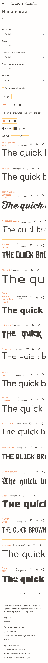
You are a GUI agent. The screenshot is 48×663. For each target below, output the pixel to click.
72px (8, 135)
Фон (25, 128)
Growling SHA (6, 569)
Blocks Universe (6, 399)
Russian (7, 621)
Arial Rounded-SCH (9, 144)
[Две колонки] (9, 104)
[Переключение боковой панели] (3, 3)
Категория (7, 29)
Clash (4, 496)
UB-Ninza (6, 325)
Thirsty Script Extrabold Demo (8, 195)
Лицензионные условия (13, 64)
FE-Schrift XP (8, 447)
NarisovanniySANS (10, 221)
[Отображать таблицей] (19, 104)
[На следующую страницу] (33, 593)
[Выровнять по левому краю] (4, 121)
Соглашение (10, 631)
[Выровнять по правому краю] (14, 121)
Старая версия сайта (14, 649)
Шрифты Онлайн (24, 3)
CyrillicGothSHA (9, 471)
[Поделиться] (42, 144)
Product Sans (5, 373)
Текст (9, 128)
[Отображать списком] (4, 104)
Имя (4, 18)
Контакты (8, 639)
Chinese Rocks (5, 245)
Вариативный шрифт (15, 88)
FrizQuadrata (8, 423)
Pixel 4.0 (6, 270)
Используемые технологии (17, 653)
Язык (4, 41)
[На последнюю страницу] (39, 593)
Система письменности (13, 52)
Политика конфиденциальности (19, 635)
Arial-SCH (6, 168)
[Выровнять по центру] (9, 121)
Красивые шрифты (13, 645)
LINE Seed (7, 545)
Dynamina (6, 349)
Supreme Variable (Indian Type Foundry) (7, 297)
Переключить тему (16, 627)
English (7, 617)
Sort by (5, 75)
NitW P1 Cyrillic (5, 520)
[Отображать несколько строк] (14, 104)
